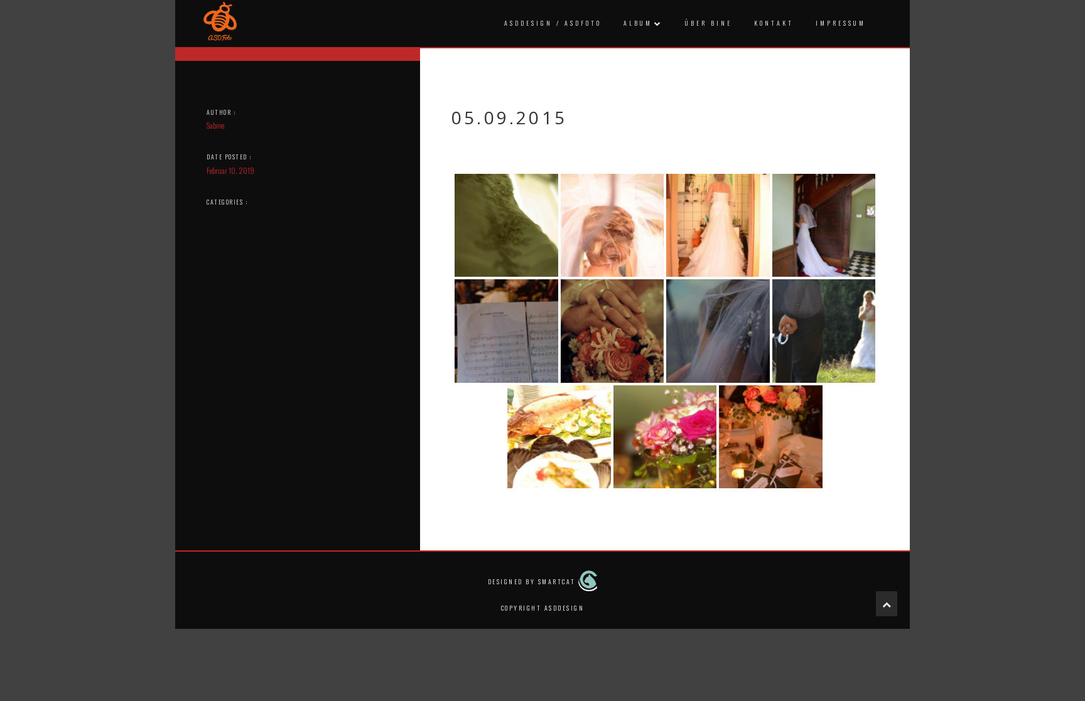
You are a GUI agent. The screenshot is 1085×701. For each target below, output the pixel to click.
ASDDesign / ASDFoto (553, 23)
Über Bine (708, 23)
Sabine (215, 125)
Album (637, 23)
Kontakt (774, 23)
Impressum (841, 23)
